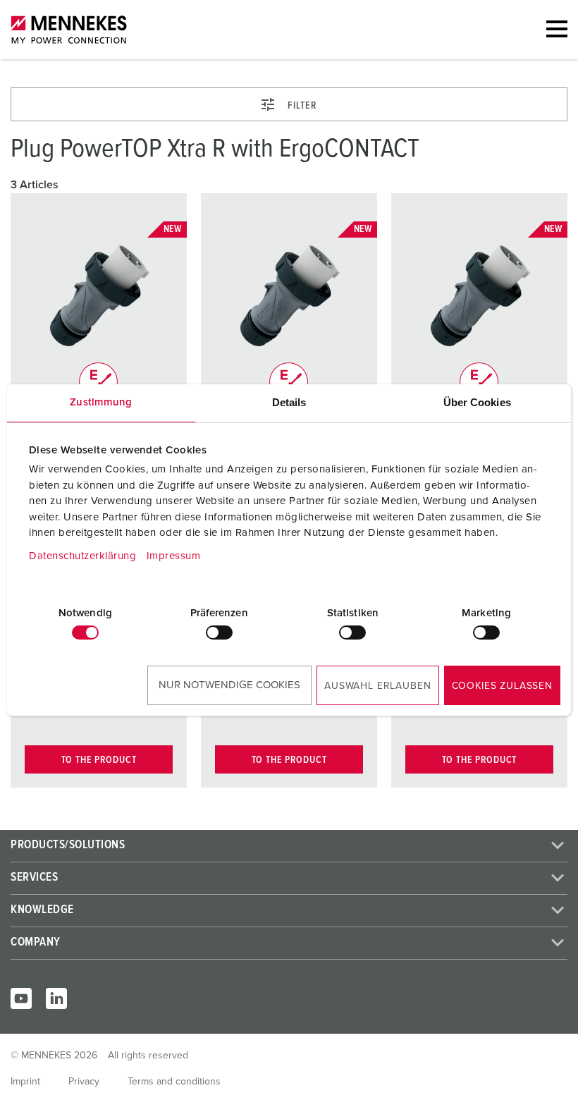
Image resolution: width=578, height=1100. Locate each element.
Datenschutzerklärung (82, 556)
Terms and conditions (174, 1082)
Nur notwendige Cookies (229, 685)
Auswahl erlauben (377, 686)
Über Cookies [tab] (477, 402)
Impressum (174, 556)
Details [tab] (289, 402)
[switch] (219, 632)
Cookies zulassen (502, 686)
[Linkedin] (56, 998)
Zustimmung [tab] (101, 402)
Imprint (25, 1082)
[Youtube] (21, 998)
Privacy (83, 1082)
